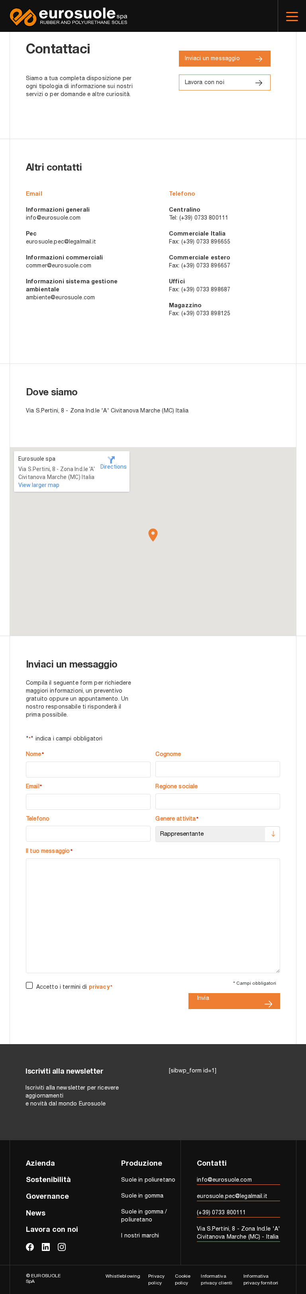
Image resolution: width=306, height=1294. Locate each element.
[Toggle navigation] (292, 16)
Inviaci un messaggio (212, 59)
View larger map (38, 485)
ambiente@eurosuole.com (60, 298)
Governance (47, 1197)
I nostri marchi (140, 1236)
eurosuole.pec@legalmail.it (61, 242)
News (35, 1213)
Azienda (40, 1164)
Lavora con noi (204, 83)
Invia (203, 998)
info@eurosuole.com (53, 218)
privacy (99, 987)
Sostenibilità (48, 1180)
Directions (111, 466)
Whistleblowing (123, 1276)
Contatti (212, 1164)
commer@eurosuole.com (58, 266)
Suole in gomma (142, 1196)
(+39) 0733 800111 (221, 1213)
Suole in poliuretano (148, 1180)
